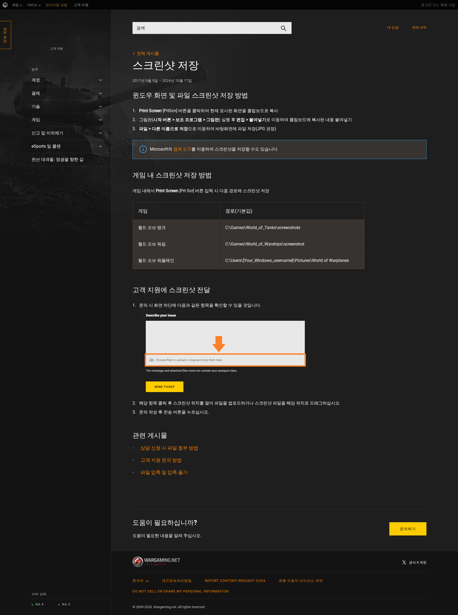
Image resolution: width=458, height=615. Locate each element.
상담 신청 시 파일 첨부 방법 (169, 448)
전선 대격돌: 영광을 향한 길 (57, 159)
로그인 (426, 5)
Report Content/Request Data (235, 581)
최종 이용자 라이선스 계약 (301, 581)
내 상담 (392, 27)
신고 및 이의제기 (47, 132)
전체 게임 (5, 35)
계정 (36, 79)
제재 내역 (419, 27)
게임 (36, 119)
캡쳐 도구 (182, 149)
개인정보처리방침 (177, 581)
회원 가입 (448, 5)
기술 (36, 106)
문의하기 (408, 529)
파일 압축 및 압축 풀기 (164, 472)
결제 (36, 93)
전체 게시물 (148, 53)
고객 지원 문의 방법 (161, 460)
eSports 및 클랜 (46, 146)
